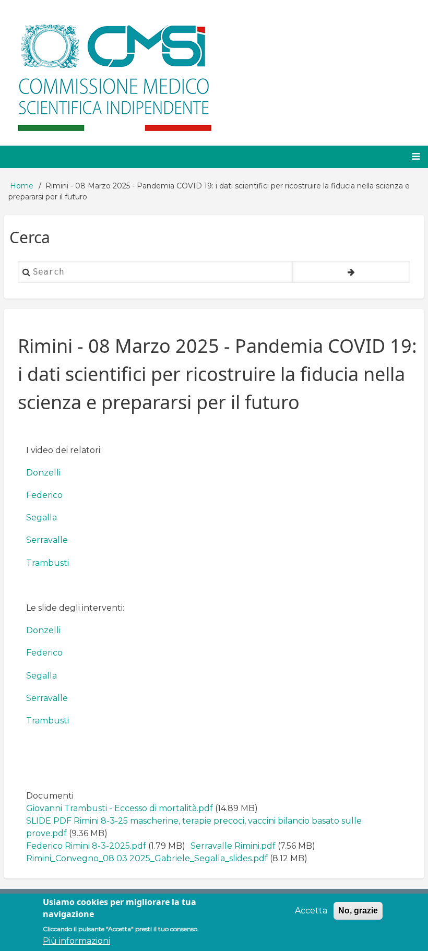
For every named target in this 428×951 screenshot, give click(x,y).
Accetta (311, 911)
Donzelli (43, 473)
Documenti (50, 796)
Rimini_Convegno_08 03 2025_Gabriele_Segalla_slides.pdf (147, 858)
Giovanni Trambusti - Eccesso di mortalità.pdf (119, 808)
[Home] (112, 73)
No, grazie (358, 910)
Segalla (41, 517)
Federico (44, 495)
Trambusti (47, 563)
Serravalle (47, 540)
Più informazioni (76, 941)
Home (21, 186)
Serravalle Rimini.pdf (233, 846)
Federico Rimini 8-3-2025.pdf (86, 846)
